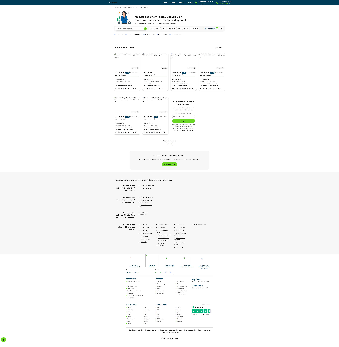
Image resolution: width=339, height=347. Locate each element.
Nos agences (131, 284)
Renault (129, 307)
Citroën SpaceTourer (200, 224)
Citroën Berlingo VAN (164, 235)
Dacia (129, 316)
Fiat (145, 307)
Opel (128, 314)
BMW (145, 316)
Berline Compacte (162, 284)
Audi (128, 321)
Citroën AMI (161, 227)
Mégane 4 (180, 316)
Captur (159, 321)
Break (159, 288)
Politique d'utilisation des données (170, 330)
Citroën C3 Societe (163, 238)
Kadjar (179, 314)
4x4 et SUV (180, 281)
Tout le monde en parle (134, 291)
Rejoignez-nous (132, 286)
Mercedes (147, 319)
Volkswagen (131, 319)
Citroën (129, 312)
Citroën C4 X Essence (147, 197)
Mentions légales (151, 330)
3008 (158, 314)
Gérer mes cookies (190, 330)
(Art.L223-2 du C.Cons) (186, 130)
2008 (158, 309)
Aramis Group (131, 297)
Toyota (146, 321)
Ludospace (160, 293)
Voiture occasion (128, 7)
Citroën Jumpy (180, 247)
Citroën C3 (144, 224)
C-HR (178, 307)
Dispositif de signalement (170, 332)
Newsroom (130, 293)
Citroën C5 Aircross (146, 227)
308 (158, 312)
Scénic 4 (179, 319)
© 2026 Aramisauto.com (169, 338)
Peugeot (129, 309)
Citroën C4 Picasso (164, 224)
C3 (158, 316)
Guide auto (180, 288)
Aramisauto (117, 7)
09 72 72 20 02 (132, 272)
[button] (159, 28)
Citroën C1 (144, 242)
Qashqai (179, 321)
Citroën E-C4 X (180, 227)
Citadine (159, 281)
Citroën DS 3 (179, 224)
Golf (178, 312)
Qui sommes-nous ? (133, 281)
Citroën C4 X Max (146, 188)
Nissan (129, 323)
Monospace (160, 291)
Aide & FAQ (130, 288)
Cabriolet (180, 284)
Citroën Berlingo (145, 239)
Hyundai (146, 309)
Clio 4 (179, 309)
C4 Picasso (160, 319)
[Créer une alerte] (3, 339)
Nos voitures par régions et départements (182, 292)
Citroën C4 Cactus (163, 241)
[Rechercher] (145, 28)
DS (145, 323)
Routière (159, 286)
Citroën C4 (144, 230)
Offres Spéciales (182, 286)
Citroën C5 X (144, 236)
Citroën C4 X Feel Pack (147, 185)
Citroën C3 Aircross (146, 233)
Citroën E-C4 (180, 230)
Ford (145, 314)
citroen (136, 7)
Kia (145, 312)
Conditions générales (136, 330)
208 (158, 307)
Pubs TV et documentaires (135, 295)
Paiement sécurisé (204, 330)
